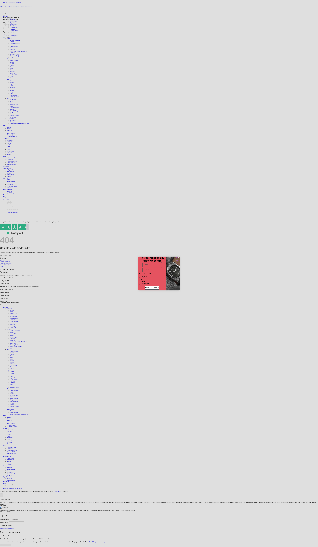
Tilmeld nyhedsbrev (152, 288)
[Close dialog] (177, 259)
